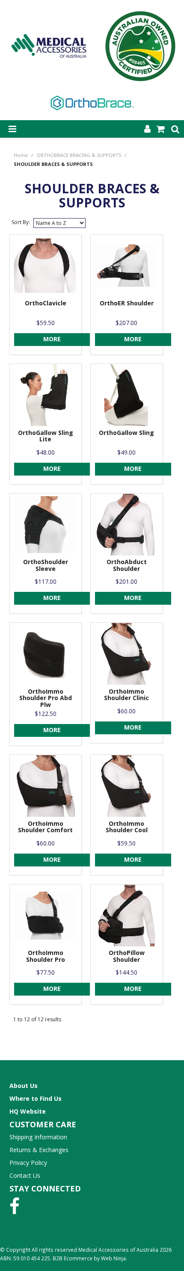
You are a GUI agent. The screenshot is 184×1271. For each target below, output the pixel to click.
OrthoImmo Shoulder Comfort (45, 826)
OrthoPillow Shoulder (127, 956)
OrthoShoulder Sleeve (45, 565)
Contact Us (24, 1175)
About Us (23, 1086)
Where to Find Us (35, 1098)
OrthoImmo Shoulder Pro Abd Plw (45, 698)
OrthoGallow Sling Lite (45, 436)
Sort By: (21, 222)
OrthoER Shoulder (127, 303)
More (52, 339)
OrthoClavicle (45, 303)
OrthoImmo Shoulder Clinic (126, 694)
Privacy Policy (28, 1163)
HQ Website (27, 1111)
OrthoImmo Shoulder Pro (45, 956)
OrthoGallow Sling (126, 433)
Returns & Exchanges (38, 1150)
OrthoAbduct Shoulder (127, 565)
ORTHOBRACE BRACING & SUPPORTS (79, 155)
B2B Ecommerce (72, 1258)
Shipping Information (38, 1137)
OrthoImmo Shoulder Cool (127, 826)
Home (21, 155)
